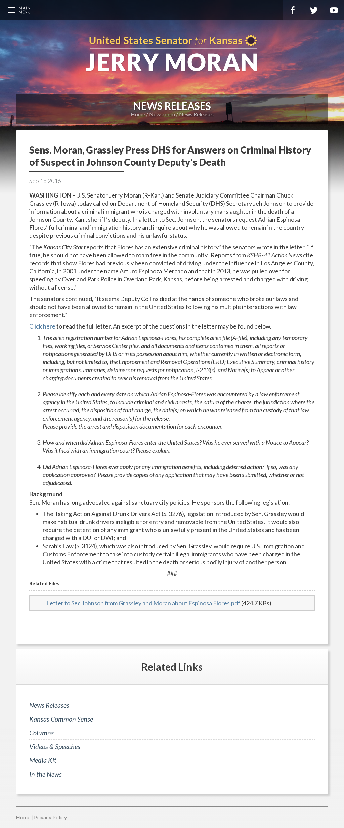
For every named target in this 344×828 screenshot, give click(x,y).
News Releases (196, 114)
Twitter (313, 10)
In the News (45, 774)
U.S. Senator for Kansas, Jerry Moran (172, 53)
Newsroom (162, 114)
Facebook (293, 10)
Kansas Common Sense (61, 719)
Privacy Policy (50, 817)
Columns (41, 733)
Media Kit (42, 760)
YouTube (334, 10)
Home (138, 114)
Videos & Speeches (54, 746)
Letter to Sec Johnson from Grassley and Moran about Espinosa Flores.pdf (143, 603)
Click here (42, 326)
